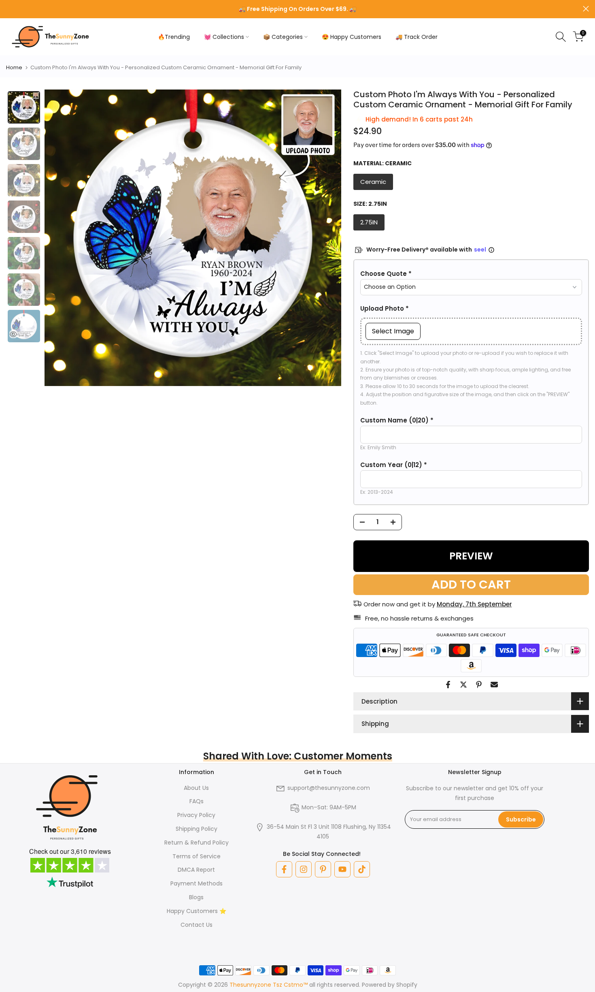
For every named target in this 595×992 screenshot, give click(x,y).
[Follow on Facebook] (284, 869)
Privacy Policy (196, 815)
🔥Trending (174, 37)
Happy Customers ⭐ (196, 911)
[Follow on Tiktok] (362, 869)
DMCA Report (196, 870)
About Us (196, 788)
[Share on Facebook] (448, 684)
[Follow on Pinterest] (323, 869)
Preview (471, 556)
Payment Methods (196, 883)
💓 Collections (224, 37)
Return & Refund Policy (196, 842)
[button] (471, 274)
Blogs (196, 897)
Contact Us (196, 925)
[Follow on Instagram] (303, 869)
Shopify (406, 985)
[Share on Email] (494, 684)
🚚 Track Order (416, 37)
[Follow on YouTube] (342, 869)
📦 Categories (283, 37)
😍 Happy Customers (351, 37)
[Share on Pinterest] (478, 684)
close (9, 9)
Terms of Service (196, 856)
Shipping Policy (196, 829)
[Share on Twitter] (463, 684)
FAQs (196, 801)
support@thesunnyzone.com (328, 788)
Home (14, 67)
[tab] (24, 107)
